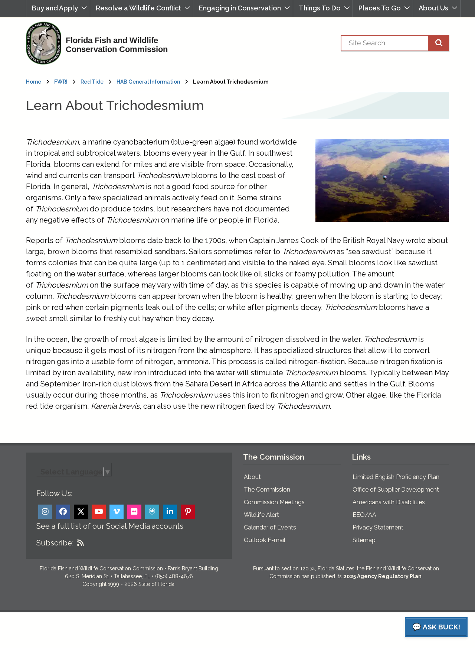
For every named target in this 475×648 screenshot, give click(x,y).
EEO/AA (364, 514)
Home (33, 82)
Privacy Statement (378, 527)
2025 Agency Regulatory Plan (382, 576)
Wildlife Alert (261, 514)
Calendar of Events (270, 527)
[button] (58, 8)
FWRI (61, 82)
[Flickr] (134, 512)
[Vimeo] (116, 512)
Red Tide (92, 82)
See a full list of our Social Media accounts (109, 526)
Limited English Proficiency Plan (396, 476)
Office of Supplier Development (396, 489)
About (252, 476)
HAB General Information (148, 82)
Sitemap (364, 540)
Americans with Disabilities (389, 502)
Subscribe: (54, 542)
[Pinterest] (188, 512)
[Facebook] (63, 512)
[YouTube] (99, 512)
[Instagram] (45, 512)
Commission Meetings (274, 502)
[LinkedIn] (170, 512)
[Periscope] (152, 512)
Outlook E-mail (264, 540)
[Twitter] (81, 512)
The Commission (267, 489)
